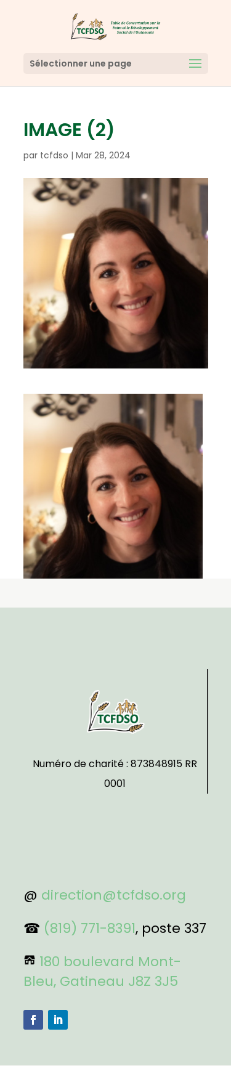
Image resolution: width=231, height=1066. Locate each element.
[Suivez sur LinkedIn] (58, 1020)
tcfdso (54, 155)
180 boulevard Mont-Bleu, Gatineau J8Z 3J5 (102, 971)
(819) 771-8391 (90, 928)
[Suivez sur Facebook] (33, 1020)
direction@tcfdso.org (113, 895)
